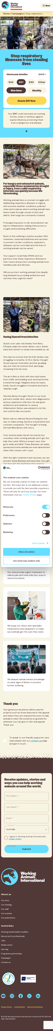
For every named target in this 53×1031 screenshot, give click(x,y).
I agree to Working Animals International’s (27, 837)
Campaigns (18, 13)
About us (6, 894)
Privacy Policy (6, 1007)
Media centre (6, 945)
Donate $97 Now (26, 100)
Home (6, 13)
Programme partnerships (11, 954)
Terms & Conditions (35, 1007)
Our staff (5, 909)
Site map (4, 949)
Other (41, 82)
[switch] (46, 515)
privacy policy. (15, 839)
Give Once (16, 90)
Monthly (36, 90)
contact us (36, 740)
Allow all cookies (26, 552)
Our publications (8, 918)
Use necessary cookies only (26, 560)
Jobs (3, 940)
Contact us (6, 962)
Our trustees (6, 913)
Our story (5, 900)
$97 (21, 82)
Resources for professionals (13, 936)
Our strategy (6, 905)
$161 (31, 82)
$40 (11, 82)
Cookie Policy (29, 495)
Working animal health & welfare (14, 932)
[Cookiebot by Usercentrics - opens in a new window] (38, 468)
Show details (38, 543)
